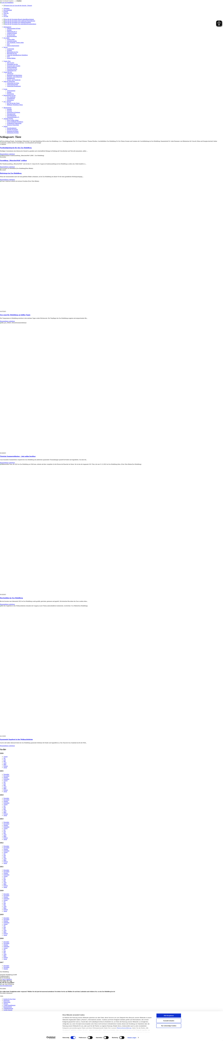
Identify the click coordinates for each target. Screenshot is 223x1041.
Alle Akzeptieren (169, 1015)
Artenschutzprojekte (12, 84)
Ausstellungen (11, 98)
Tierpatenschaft (11, 114)
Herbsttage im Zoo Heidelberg (11, 173)
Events (5, 89)
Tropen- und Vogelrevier (13, 80)
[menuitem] (113, 19)
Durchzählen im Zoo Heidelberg (11, 598)
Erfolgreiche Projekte (13, 132)
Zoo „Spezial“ (7, 101)
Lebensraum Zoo (11, 70)
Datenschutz (6, 1002)
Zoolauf (9, 92)
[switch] (90, 1037)
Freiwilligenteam (11, 115)
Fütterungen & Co (12, 31)
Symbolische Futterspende (14, 123)
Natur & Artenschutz (9, 81)
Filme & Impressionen (13, 45)
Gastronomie (10, 49)
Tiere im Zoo (10, 62)
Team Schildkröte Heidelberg (15, 121)
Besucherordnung (12, 36)
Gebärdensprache (8, 1008)
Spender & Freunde (12, 129)
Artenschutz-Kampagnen (14, 86)
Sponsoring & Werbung (13, 112)
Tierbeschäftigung (12, 67)
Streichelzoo (10, 100)
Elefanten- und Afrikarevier (14, 76)
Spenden (9, 109)
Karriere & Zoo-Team (9, 999)
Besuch (30, 19)
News (5, 14)
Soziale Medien (11, 58)
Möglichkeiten (7, 107)
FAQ (8, 44)
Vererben (9, 111)
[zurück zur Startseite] (6, 2)
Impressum (6, 1000)
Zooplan (9, 30)
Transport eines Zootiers (13, 66)
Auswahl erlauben (168, 1020)
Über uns (6, 13)
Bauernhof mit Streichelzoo (14, 75)
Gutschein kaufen (12, 41)
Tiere (31, 21)
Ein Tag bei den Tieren (13, 103)
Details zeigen (132, 1037)
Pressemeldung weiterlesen (7, 154)
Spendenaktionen (11, 128)
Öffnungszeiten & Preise (13, 28)
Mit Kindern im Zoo (12, 52)
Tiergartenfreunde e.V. (13, 117)
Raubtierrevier (11, 78)
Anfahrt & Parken (12, 33)
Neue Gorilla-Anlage (13, 120)
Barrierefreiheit (7, 1007)
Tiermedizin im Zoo (12, 64)
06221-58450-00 (7, 979)
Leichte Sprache (7, 1010)
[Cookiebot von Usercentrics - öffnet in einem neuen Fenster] (51, 1037)
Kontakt (5, 11)
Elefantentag (10, 94)
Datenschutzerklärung (124, 1028)
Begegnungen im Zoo (9, 95)
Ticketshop (6, 8)
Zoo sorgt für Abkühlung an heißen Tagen (15, 315)
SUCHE (5, 16)
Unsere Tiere (7, 61)
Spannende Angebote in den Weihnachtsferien (16, 739)
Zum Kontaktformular (6, 985)
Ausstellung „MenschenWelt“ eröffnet (13, 160)
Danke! (5, 126)
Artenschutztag (11, 90)
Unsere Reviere (7, 72)
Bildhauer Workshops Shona (15, 104)
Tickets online (11, 39)
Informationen (7, 27)
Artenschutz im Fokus (13, 83)
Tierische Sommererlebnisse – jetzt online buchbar (18, 456)
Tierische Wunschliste (13, 125)
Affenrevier (10, 73)
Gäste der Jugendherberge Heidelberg (17, 55)
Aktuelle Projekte (8, 118)
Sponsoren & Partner (12, 131)
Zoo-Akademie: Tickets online (15, 42)
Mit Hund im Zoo (12, 53)
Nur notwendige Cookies (168, 1025)
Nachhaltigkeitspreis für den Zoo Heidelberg (16, 148)
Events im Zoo (11, 34)
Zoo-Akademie (7, 10)
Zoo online (6, 38)
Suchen (19, 1)
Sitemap (5, 1003)
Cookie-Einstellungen (9, 1005)
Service (5, 47)
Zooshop (9, 50)
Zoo (28, 22)
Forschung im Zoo (12, 69)
